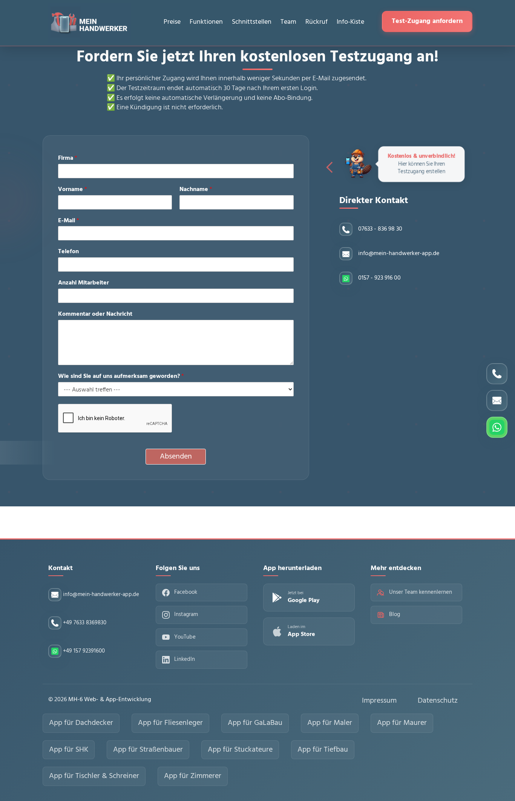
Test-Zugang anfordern (427, 21)
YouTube (185, 637)
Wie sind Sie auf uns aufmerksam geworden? (121, 377)
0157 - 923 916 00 (379, 278)
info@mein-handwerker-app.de (398, 253)
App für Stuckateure (240, 750)
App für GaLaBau (255, 723)
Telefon (68, 252)
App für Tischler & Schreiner (94, 776)
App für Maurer (402, 723)
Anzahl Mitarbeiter (83, 283)
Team (288, 22)
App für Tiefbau (322, 750)
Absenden (176, 457)
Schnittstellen (251, 22)
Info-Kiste (350, 22)
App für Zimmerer (192, 776)
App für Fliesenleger (170, 723)
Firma (67, 158)
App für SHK (68, 750)
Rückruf (316, 22)
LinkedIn (184, 659)
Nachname (195, 190)
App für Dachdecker (81, 723)
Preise (172, 22)
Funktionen (206, 22)
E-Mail (68, 221)
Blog (394, 614)
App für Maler (329, 723)
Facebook (185, 592)
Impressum (379, 701)
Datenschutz (438, 701)
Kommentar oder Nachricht (95, 314)
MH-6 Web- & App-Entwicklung (109, 700)
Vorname (72, 190)
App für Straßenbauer (148, 750)
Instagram (186, 614)
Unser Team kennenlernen (420, 592)
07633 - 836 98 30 (380, 229)
